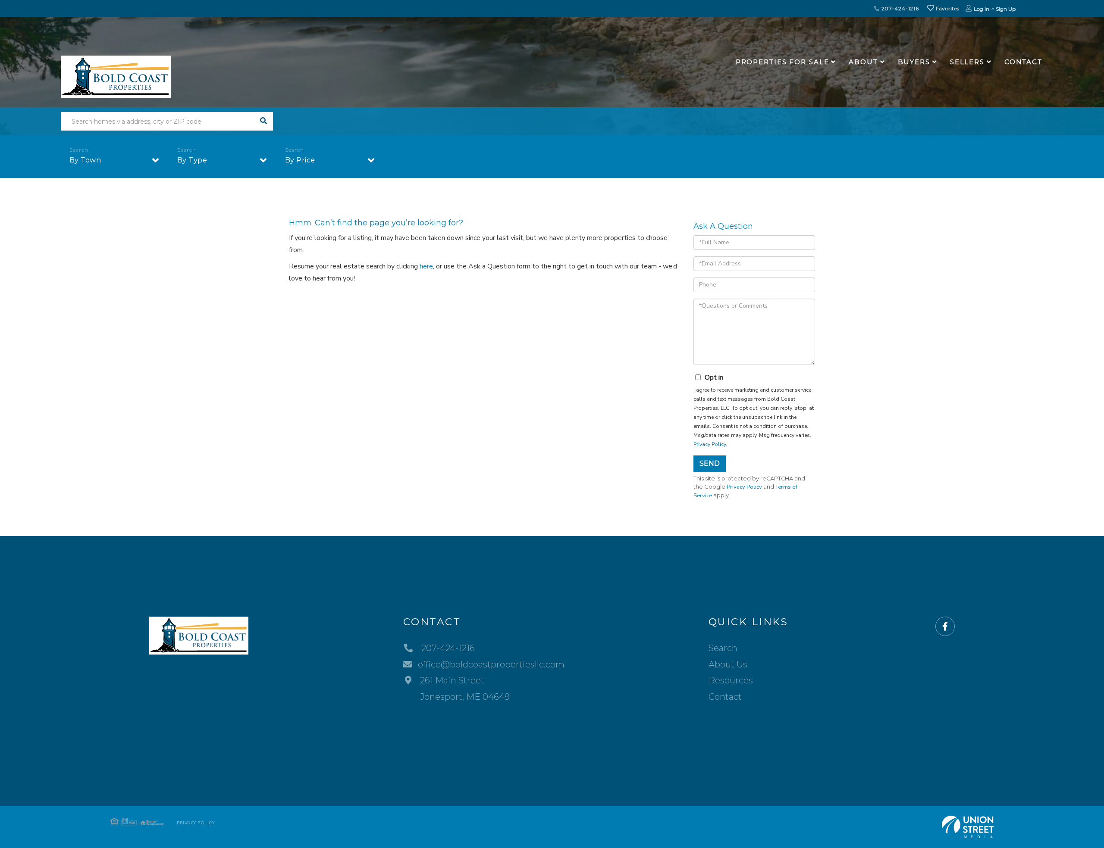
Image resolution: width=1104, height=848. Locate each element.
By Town (85, 160)
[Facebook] (945, 626)
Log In (981, 9)
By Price (300, 160)
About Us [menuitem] (728, 664)
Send (709, 463)
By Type (192, 160)
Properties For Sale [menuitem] (782, 62)
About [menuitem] (863, 62)
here (426, 266)
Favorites (946, 8)
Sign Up (1006, 9)
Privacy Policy (709, 444)
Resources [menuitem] (731, 680)
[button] (263, 121)
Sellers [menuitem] (967, 62)
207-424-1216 (899, 8)
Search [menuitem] (723, 648)
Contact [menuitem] (1023, 62)
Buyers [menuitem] (914, 62)
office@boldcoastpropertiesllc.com (491, 664)
